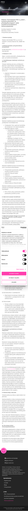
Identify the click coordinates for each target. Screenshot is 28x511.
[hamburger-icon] (25, 2)
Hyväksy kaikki (14, 273)
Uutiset (6, 482)
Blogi (5, 485)
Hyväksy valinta (14, 277)
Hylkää (14, 282)
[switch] (24, 255)
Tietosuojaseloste (8, 500)
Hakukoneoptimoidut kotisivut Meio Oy (14, 508)
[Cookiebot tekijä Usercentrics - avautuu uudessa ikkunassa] (20, 228)
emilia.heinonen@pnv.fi (18, 49)
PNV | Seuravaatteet (9, 494)
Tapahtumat (7, 480)
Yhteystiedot (7, 487)
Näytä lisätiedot (20, 269)
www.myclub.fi (11, 369)
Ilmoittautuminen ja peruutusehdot (14, 496)
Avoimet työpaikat (9, 498)
